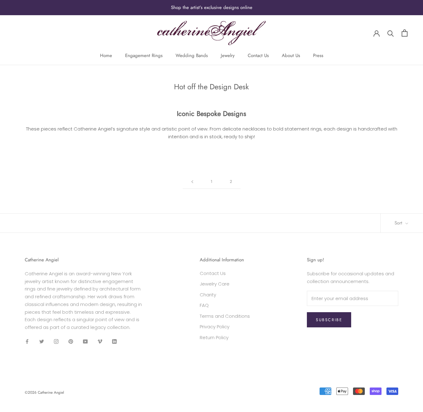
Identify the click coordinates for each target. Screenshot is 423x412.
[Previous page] (192, 182)
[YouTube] (85, 341)
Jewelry (228, 55)
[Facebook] (27, 341)
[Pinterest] (70, 341)
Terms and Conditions (225, 316)
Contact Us (258, 55)
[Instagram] (56, 341)
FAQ (204, 305)
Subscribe (329, 320)
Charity (208, 294)
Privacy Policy (214, 326)
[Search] (390, 33)
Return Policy (214, 337)
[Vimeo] (100, 341)
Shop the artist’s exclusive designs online (211, 7)
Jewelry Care (214, 284)
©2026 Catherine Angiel (44, 392)
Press (318, 55)
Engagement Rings (144, 55)
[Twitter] (41, 341)
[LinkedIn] (114, 341)
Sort (399, 222)
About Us (291, 55)
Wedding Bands (192, 55)
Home (106, 55)
